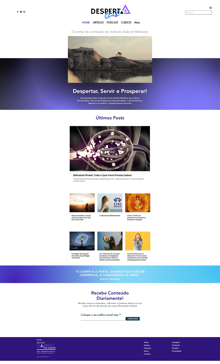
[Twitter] (21, 12)
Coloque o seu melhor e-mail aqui (100, 314)
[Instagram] (24, 12)
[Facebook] (17, 12)
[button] (211, 8)
